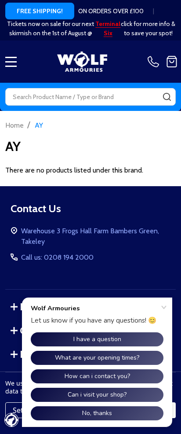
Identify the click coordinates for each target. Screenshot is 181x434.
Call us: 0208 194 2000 (57, 257)
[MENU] (11, 61)
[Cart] (172, 61)
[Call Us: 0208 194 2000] (155, 61)
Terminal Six (107, 28)
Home (14, 125)
